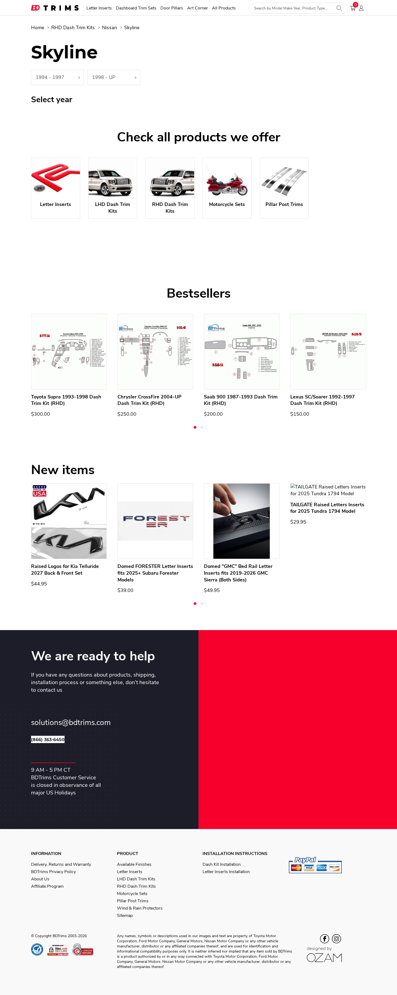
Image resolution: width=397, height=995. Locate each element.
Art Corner (197, 8)
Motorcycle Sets (132, 894)
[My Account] (363, 8)
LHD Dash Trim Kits (136, 879)
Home (37, 27)
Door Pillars (171, 8)
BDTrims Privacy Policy (53, 872)
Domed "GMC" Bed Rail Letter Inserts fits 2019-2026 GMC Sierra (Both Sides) (238, 573)
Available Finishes (134, 864)
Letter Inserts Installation (226, 872)
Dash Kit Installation (222, 864)
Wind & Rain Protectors (140, 908)
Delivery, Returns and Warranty (61, 864)
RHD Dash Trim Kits (73, 27)
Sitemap (125, 916)
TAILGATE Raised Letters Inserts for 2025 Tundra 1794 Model (327, 508)
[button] (194, 427)
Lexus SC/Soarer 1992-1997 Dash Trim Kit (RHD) (322, 400)
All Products (224, 8)
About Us (40, 879)
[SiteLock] (59, 949)
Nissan (109, 27)
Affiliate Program (47, 886)
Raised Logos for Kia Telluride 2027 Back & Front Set (65, 569)
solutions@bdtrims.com (71, 723)
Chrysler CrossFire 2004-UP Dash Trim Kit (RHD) (149, 400)
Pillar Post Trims (133, 901)
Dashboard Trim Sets (136, 8)
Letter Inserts (99, 8)
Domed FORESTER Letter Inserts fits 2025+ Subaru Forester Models (155, 573)
